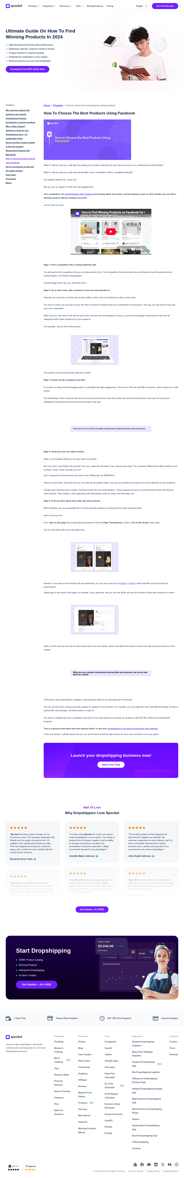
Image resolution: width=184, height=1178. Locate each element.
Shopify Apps (111, 1061)
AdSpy (132, 583)
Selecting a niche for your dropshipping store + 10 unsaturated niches (17, 134)
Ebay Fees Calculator (110, 1075)
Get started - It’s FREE (92, 909)
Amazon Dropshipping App (143, 1064)
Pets (56, 1104)
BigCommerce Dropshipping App (146, 1101)
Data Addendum (171, 1171)
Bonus (9, 183)
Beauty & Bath (61, 1074)
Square (135, 1119)
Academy (83, 1073)
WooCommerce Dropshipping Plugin (147, 1111)
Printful (108, 1127)
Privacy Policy (153, 1171)
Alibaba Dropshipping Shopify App (147, 1090)
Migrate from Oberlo (85, 1094)
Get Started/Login (165, 6)
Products (82, 1103)
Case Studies (84, 1054)
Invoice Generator (114, 1114)
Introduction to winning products (20, 122)
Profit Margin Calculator (111, 1096)
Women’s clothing (58, 1050)
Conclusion (11, 179)
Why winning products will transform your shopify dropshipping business (18, 114)
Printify (108, 1133)
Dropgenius (110, 1041)
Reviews (82, 1086)
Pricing (110, 6)
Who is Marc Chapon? (15, 126)
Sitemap (173, 1054)
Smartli (108, 1048)
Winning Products (95, 6)
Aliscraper (110, 1067)
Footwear (59, 1097)
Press (172, 1048)
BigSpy (123, 583)
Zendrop (136, 1148)
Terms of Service (135, 1171)
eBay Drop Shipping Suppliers (142, 1054)
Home (47, 105)
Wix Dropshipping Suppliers (146, 1072)
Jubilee (108, 1054)
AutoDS (109, 1120)
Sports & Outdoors (59, 1112)
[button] (33, 6)
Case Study (11, 175)
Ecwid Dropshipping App (144, 1135)
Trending (58, 1041)
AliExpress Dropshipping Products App (144, 1080)
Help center (84, 1061)
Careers (173, 1041)
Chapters (58, 105)
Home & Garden (62, 1091)
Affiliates (82, 1080)
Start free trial (111, 764)
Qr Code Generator (110, 1085)
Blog (80, 1048)
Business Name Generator (112, 1106)
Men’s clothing (58, 1060)
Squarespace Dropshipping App (145, 1127)
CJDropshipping (140, 1142)
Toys (56, 1068)
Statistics (83, 1122)
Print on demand (58, 1083)
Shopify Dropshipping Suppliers (143, 1043)
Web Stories (84, 1115)
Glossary (82, 1109)
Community (84, 1067)
